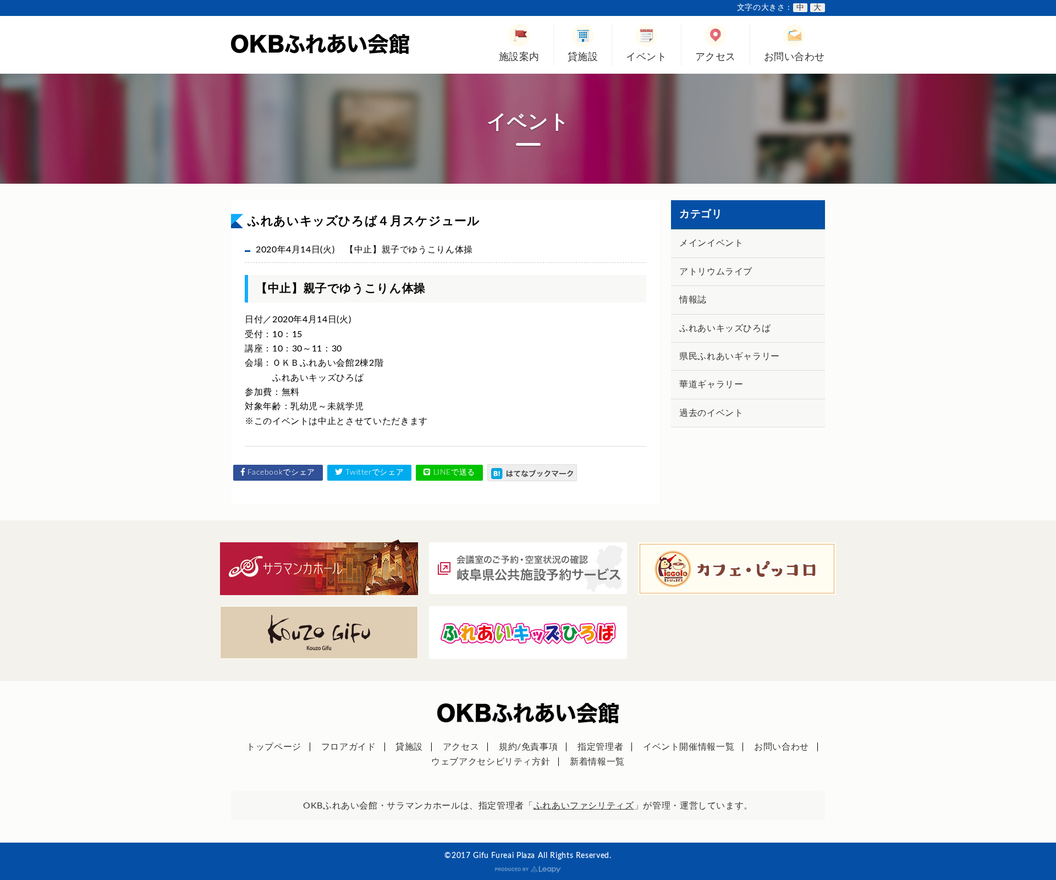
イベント (646, 57)
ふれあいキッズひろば (725, 328)
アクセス (715, 57)
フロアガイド (348, 747)
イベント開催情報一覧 (688, 747)
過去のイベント (711, 413)
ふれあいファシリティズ (584, 805)
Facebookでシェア (280, 472)
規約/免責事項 (528, 747)
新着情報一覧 (597, 761)
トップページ (273, 747)
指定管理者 (600, 747)
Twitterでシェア (373, 472)
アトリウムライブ (715, 271)
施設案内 (519, 57)
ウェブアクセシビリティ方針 (490, 761)
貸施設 (583, 57)
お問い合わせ (794, 57)
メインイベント (711, 243)
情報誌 (693, 299)
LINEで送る (453, 472)
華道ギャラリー (711, 384)
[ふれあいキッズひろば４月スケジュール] (532, 472)
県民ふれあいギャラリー (729, 356)
